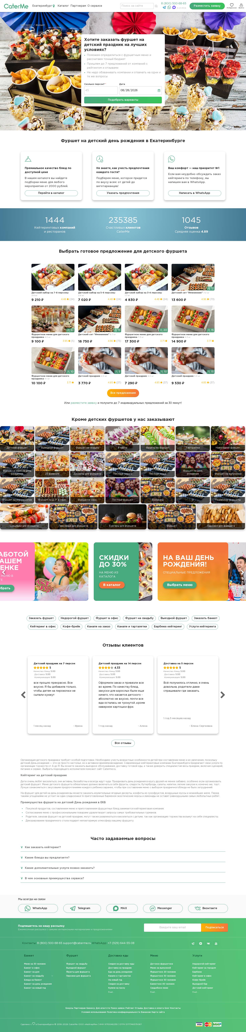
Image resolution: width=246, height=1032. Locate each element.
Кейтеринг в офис (43, 626)
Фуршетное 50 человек (163, 980)
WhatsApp (39, 908)
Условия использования (93, 1012)
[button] (123, 622)
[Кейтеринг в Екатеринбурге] (16, 6)
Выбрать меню (91, 584)
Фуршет (72, 956)
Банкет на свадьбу (34, 976)
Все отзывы (123, 743)
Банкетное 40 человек (162, 984)
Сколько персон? (94, 84)
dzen (200, 943)
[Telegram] (165, 8)
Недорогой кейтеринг (204, 964)
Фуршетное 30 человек (163, 976)
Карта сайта (158, 1012)
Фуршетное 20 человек (163, 972)
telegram (193, 943)
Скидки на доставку (118, 984)
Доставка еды (118, 956)
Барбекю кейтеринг (168, 626)
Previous (3, 572)
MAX (124, 908)
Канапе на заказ (98, 626)
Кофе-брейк (71, 626)
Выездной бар (199, 984)
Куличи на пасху (116, 988)
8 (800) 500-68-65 (173, 3)
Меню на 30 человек (35, 964)
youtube (216, 943)
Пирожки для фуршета (78, 976)
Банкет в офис (32, 968)
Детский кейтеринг (202, 988)
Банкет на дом (31, 972)
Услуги (197, 956)
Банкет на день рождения (38, 984)
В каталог (23, 584)
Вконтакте (209, 908)
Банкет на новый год (35, 988)
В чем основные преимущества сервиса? (54, 878)
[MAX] (174, 8)
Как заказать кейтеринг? (43, 847)
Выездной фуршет (174, 618)
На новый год (115, 980)
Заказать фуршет (41, 618)
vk (208, 943)
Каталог (63, 6)
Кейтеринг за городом (204, 968)
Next (242, 572)
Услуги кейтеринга (202, 626)
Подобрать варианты (123, 100)
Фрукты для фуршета (78, 972)
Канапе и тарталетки (132, 626)
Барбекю (197, 972)
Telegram (84, 908)
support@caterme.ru (77, 943)
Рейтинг (130, 1008)
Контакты (175, 1008)
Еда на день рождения (120, 972)
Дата (122, 84)
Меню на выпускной (160, 968)
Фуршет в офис (107, 618)
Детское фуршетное (161, 964)
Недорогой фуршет (75, 618)
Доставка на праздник (120, 968)
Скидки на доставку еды (121, 964)
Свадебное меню (159, 988)
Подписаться (215, 927)
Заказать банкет (205, 618)
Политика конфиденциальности (123, 1012)
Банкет (29, 956)
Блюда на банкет (33, 980)
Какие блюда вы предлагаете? (47, 857)
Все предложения (123, 393)
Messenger (164, 908)
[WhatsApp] (170, 8)
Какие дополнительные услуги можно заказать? (60, 868)
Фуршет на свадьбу (139, 618)
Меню (154, 956)
